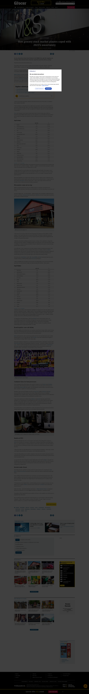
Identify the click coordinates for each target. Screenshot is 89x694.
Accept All (48, 88)
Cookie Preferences (39, 88)
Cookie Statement (45, 85)
